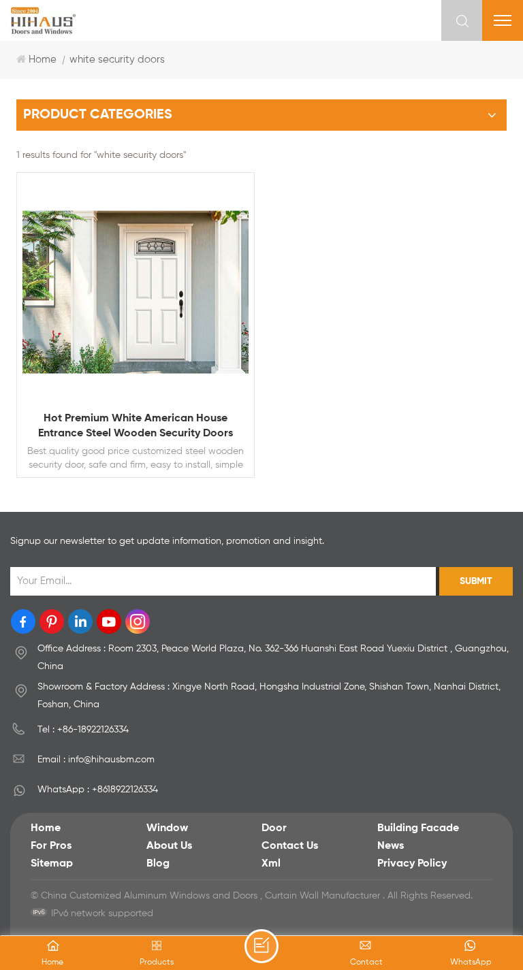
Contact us (290, 846)
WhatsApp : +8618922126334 (97, 789)
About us (169, 846)
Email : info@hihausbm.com (96, 759)
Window (167, 828)
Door (274, 828)
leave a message (261, 946)
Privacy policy (412, 863)
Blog (158, 863)
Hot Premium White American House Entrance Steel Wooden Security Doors (135, 426)
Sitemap (52, 863)
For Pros (51, 846)
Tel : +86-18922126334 (83, 729)
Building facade (418, 828)
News (390, 846)
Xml (271, 863)
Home (43, 59)
